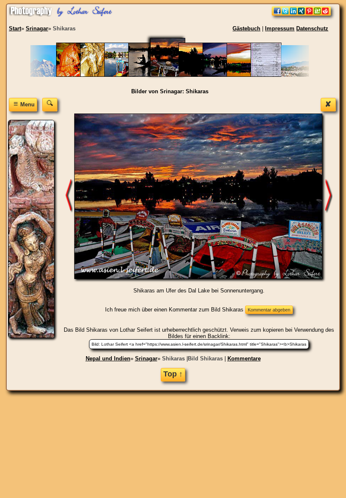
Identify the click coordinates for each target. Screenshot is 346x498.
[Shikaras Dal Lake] (124, 75)
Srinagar (146, 358)
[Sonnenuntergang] (246, 75)
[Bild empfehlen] (301, 14)
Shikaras (173, 358)
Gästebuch (246, 28)
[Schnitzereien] (76, 75)
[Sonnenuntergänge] (198, 75)
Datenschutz (312, 28)
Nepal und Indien (108, 358)
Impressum (280, 28)
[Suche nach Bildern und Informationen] (49, 104)
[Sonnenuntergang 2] (222, 75)
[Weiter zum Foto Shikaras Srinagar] (68, 195)
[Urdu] (270, 75)
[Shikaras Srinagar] (148, 75)
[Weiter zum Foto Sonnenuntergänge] (328, 195)
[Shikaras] (173, 75)
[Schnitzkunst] (100, 75)
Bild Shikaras (205, 358)
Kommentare (244, 358)
